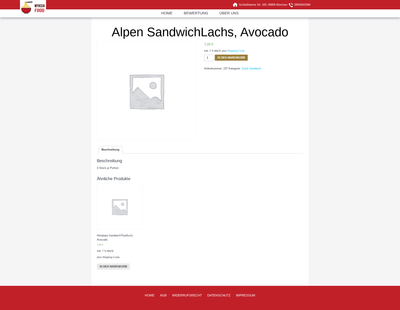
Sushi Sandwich (251, 68)
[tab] (110, 149)
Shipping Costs (236, 50)
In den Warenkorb (231, 57)
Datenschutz (218, 295)
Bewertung (196, 13)
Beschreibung (110, 149)
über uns (229, 13)
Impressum (245, 295)
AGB (163, 295)
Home (166, 13)
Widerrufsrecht (187, 295)
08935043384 (302, 4)
